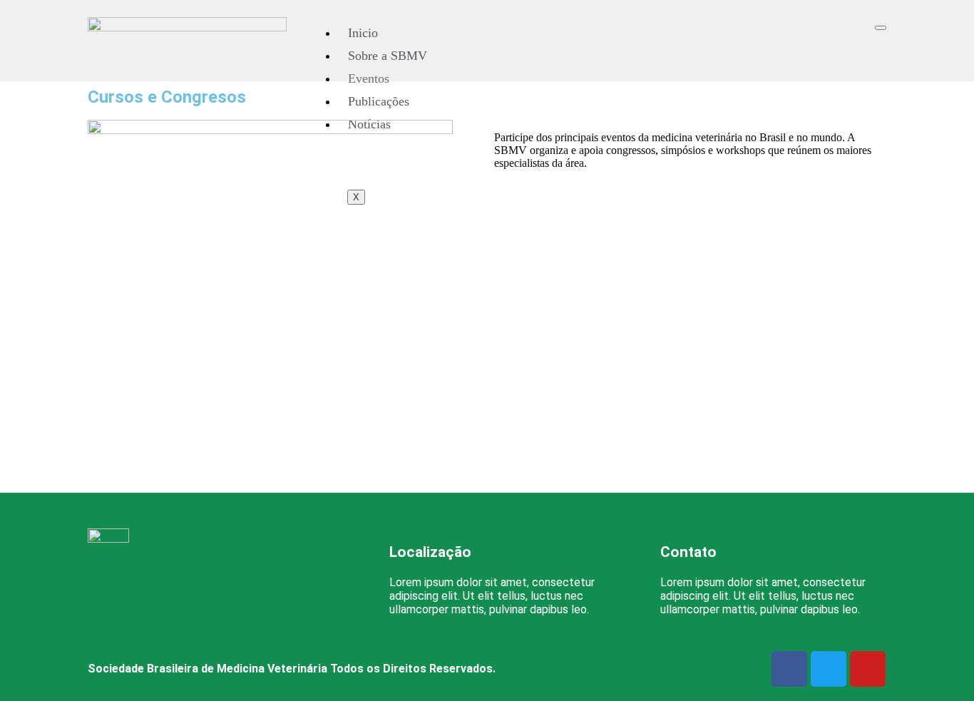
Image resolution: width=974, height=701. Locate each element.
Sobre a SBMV (387, 55)
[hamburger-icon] (880, 28)
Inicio (363, 33)
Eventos (368, 78)
